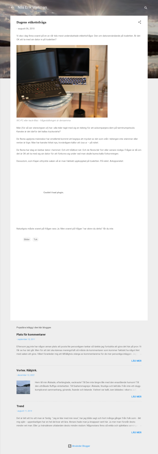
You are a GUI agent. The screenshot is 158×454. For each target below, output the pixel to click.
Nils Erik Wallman (32, 7)
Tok (35, 239)
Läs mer (136, 360)
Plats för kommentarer (31, 334)
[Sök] (146, 8)
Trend (20, 406)
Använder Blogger (81, 446)
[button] (139, 22)
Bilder (27, 239)
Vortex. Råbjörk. (27, 370)
